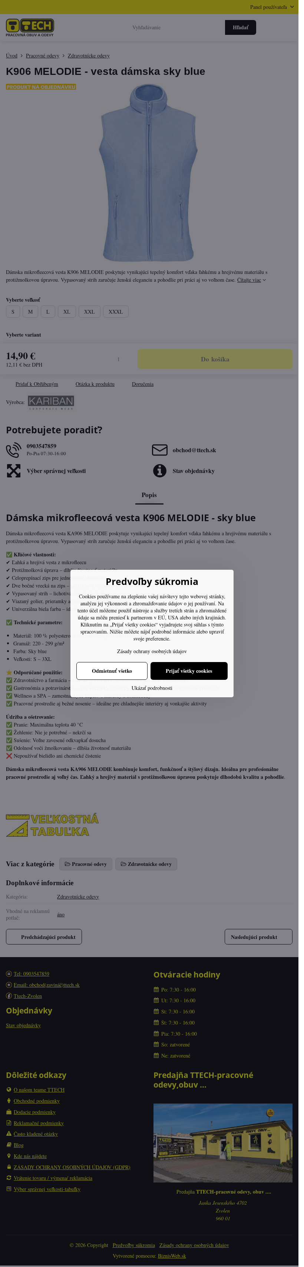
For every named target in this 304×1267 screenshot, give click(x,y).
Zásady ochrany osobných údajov (152, 651)
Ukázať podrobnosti (152, 687)
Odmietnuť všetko (112, 671)
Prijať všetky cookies (189, 671)
